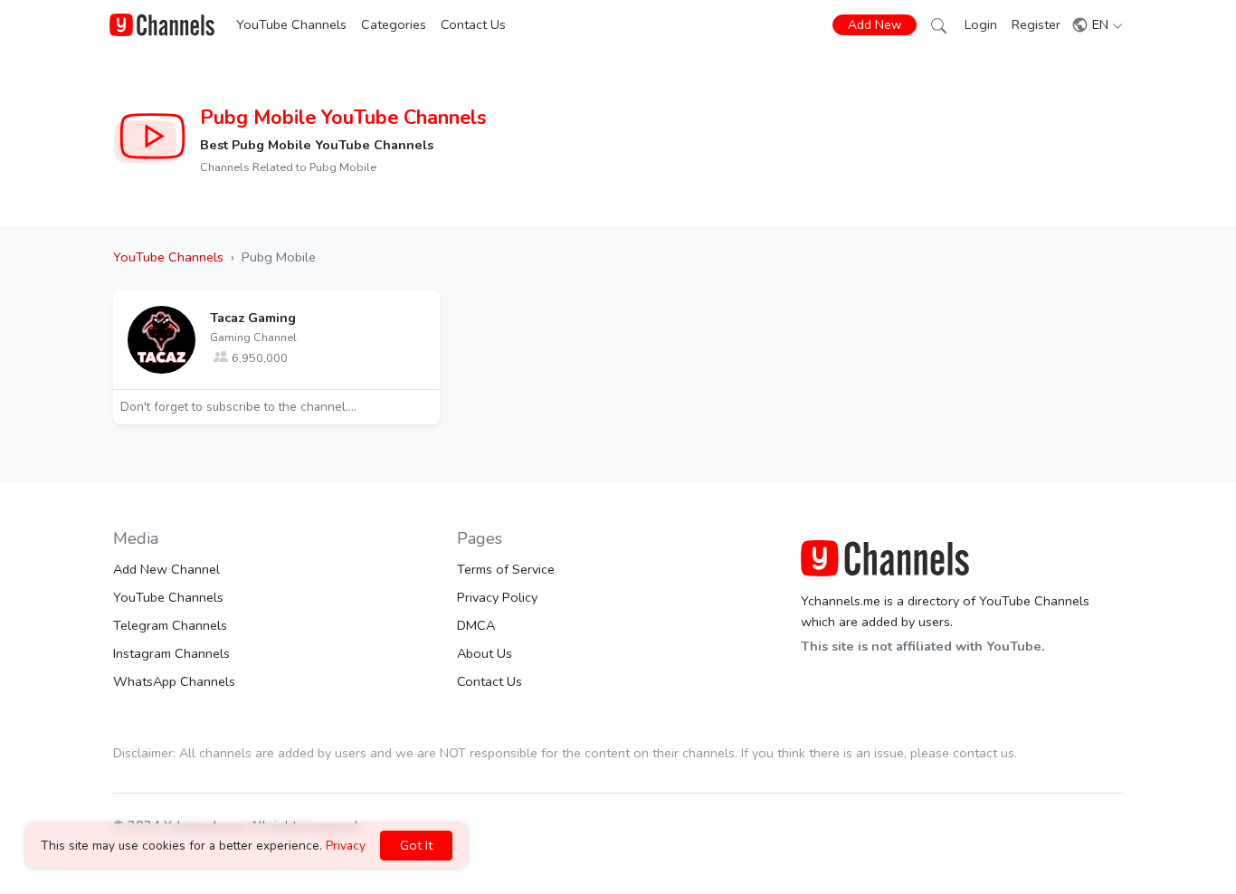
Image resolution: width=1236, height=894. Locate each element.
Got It (416, 845)
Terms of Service (506, 569)
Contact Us (473, 24)
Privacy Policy (497, 597)
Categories (393, 24)
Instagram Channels (171, 653)
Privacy (346, 845)
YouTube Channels (291, 24)
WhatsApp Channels (174, 681)
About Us (484, 653)
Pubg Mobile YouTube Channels (343, 117)
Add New (874, 24)
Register (1036, 24)
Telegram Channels (170, 625)
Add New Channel (166, 569)
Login (981, 24)
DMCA (476, 625)
